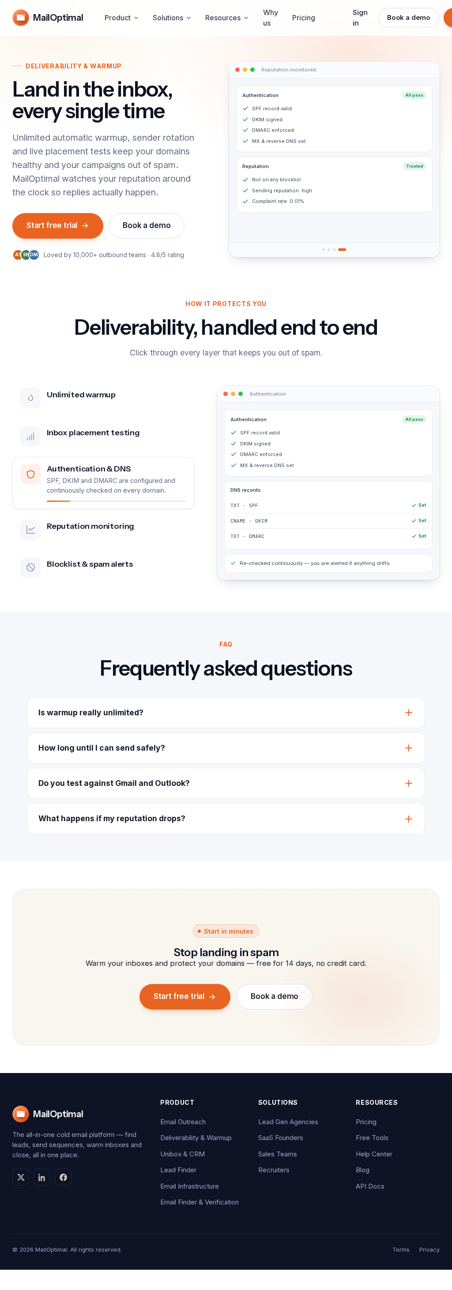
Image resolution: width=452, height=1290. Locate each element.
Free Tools (372, 1137)
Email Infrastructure (189, 1186)
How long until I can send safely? (101, 747)
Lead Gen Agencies (288, 1122)
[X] (20, 1177)
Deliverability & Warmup (196, 1137)
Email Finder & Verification (199, 1202)
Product (118, 17)
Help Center (374, 1154)
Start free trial (51, 225)
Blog (362, 1170)
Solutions (168, 17)
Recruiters (274, 1170)
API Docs (370, 1186)
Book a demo (408, 17)
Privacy (429, 1249)
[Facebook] (63, 1177)
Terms (401, 1249)
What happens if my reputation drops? (111, 818)
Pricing (303, 17)
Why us (270, 17)
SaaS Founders (280, 1137)
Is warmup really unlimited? (90, 712)
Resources (223, 17)
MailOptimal (58, 17)
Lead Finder (178, 1170)
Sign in (360, 17)
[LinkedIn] (42, 1177)
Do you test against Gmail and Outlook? (114, 783)
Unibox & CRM (182, 1154)
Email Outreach (183, 1122)
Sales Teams (277, 1154)
